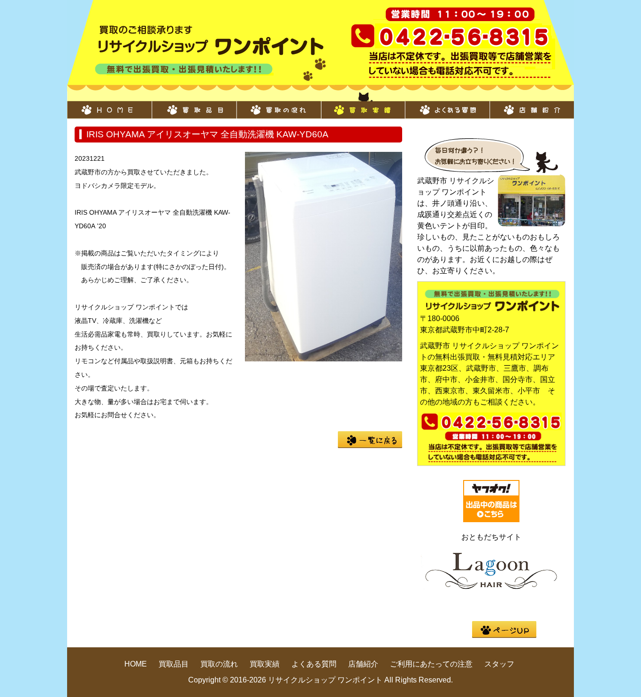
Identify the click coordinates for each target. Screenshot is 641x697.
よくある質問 (447, 105)
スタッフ (499, 664)
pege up (504, 629)
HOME (109, 105)
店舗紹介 (531, 105)
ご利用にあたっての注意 (431, 664)
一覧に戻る (370, 439)
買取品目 (194, 105)
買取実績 (362, 105)
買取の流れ (278, 105)
